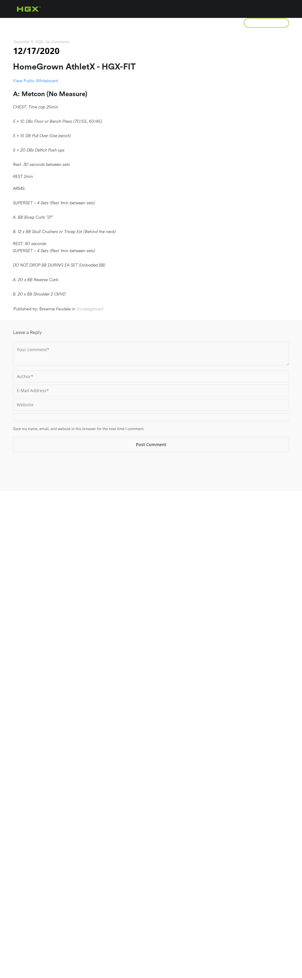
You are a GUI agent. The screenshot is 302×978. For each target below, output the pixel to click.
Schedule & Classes (171, 23)
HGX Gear (220, 23)
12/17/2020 (36, 51)
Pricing (126, 23)
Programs (90, 23)
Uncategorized (89, 309)
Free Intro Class (266, 23)
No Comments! (57, 42)
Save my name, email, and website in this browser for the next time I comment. (78, 429)
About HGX (50, 23)
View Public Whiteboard (35, 81)
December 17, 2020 (28, 42)
